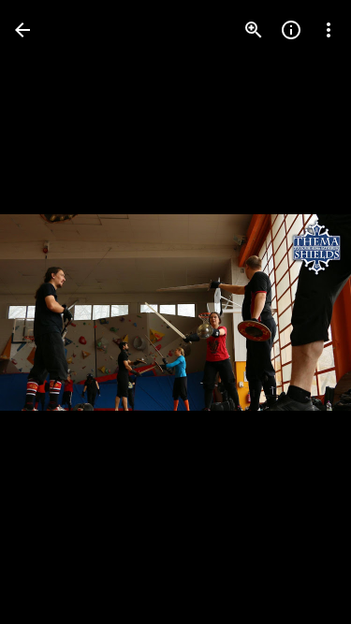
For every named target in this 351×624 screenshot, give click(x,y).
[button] (52, 312)
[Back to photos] (22, 29)
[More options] (328, 30)
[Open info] (291, 30)
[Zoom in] (253, 30)
